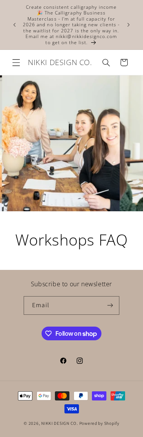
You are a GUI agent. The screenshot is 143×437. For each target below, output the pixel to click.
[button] (16, 62)
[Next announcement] (128, 24)
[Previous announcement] (14, 24)
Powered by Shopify (99, 423)
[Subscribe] (110, 305)
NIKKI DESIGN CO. (59, 423)
